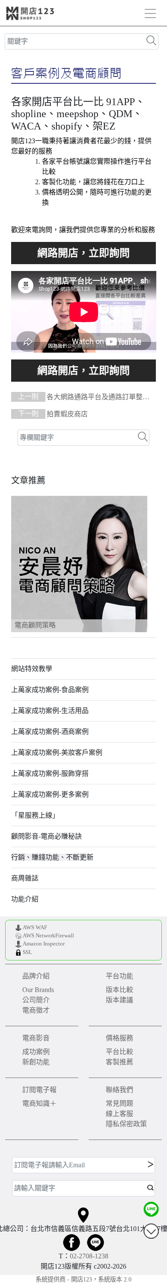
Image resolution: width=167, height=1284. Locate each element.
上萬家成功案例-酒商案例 (50, 731)
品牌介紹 (36, 976)
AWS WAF (35, 928)
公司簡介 (36, 1000)
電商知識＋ (39, 1103)
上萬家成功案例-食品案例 (50, 689)
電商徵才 (36, 1010)
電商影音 (36, 1038)
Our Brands (38, 989)
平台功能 (119, 976)
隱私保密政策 (126, 1124)
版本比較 (119, 989)
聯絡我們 (119, 1089)
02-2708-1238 (89, 1256)
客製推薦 (119, 1062)
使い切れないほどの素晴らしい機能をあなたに (83, 253)
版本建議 (119, 1000)
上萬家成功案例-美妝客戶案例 (56, 752)
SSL (27, 952)
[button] (22, 564)
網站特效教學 (31, 668)
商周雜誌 (25, 878)
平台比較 (119, 1051)
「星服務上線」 (35, 815)
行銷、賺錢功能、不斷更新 (52, 857)
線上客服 (119, 1113)
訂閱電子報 (39, 1089)
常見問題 (119, 1103)
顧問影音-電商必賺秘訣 (46, 836)
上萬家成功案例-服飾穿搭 (50, 773)
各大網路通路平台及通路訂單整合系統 (80, 397)
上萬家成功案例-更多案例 (50, 794)
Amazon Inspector (44, 944)
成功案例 (36, 1051)
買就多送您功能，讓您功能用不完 (83, 370)
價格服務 (119, 1038)
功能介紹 (25, 899)
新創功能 (36, 1062)
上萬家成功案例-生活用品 (50, 710)
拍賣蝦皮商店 (53, 414)
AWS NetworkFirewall (48, 936)
